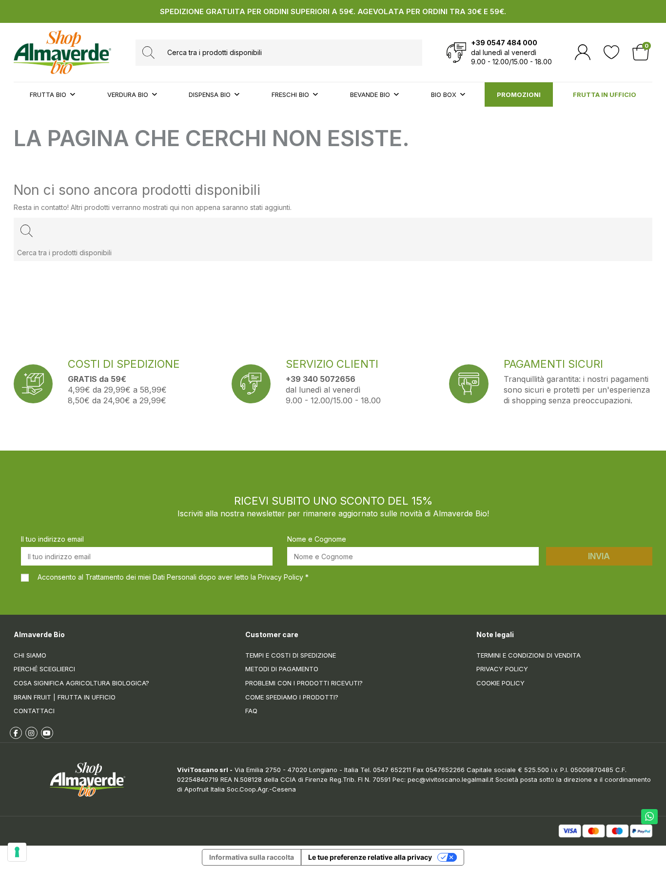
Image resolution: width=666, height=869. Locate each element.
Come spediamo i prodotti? (291, 697)
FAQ (251, 711)
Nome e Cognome (316, 539)
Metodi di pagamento (281, 669)
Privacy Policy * (283, 577)
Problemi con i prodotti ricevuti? (304, 683)
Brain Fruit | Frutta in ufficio (65, 697)
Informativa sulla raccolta (251, 857)
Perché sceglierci (44, 669)
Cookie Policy (500, 683)
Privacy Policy (502, 669)
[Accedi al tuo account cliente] (582, 52)
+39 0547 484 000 (504, 42)
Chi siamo (30, 655)
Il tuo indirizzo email (52, 539)
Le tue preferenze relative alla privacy (370, 857)
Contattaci (34, 711)
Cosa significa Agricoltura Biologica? (81, 683)
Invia (599, 556)
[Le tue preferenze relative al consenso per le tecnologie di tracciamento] (17, 852)
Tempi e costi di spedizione (290, 655)
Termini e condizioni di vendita (528, 655)
